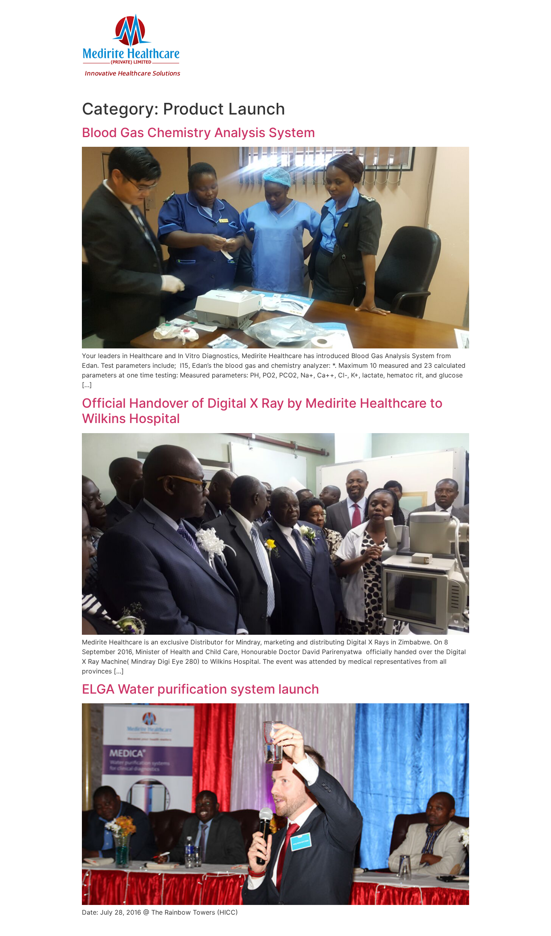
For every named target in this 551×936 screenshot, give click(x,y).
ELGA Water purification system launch (200, 689)
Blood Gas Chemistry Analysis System (198, 132)
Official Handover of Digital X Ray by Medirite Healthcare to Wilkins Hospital (262, 410)
